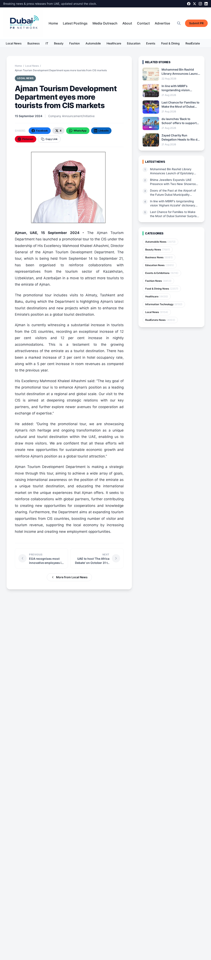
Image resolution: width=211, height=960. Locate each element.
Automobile (93, 43)
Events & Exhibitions (161, 273)
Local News (14, 43)
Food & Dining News (161, 288)
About (127, 23)
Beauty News (157, 249)
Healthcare (114, 43)
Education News (159, 265)
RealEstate (192, 43)
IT (47, 43)
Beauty (58, 43)
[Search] (179, 23)
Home (53, 23)
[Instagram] (200, 3)
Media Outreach (105, 23)
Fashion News (158, 280)
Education (133, 43)
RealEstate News (160, 319)
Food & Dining (170, 43)
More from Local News (72, 577)
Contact (143, 23)
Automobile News (160, 241)
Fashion (74, 43)
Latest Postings (75, 23)
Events (150, 43)
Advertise (162, 23)
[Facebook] (188, 3)
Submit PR (196, 23)
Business (33, 43)
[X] (194, 3)
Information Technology (163, 304)
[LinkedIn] (206, 3)
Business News (159, 257)
